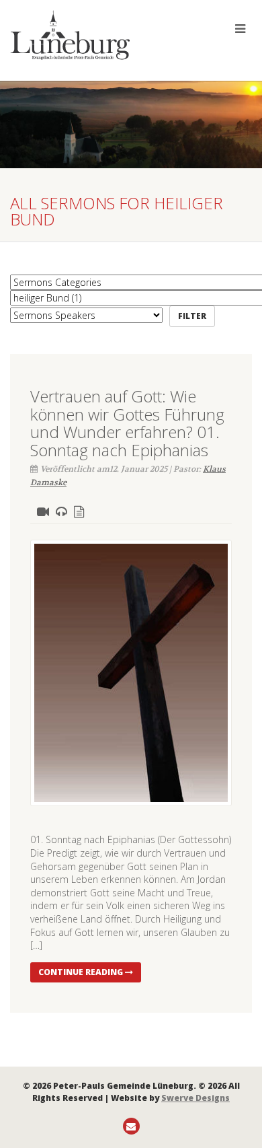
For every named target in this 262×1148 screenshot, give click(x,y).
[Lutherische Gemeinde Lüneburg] (87, 35)
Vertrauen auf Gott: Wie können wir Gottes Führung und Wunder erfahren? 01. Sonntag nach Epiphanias (127, 422)
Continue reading (81, 972)
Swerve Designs (195, 1098)
